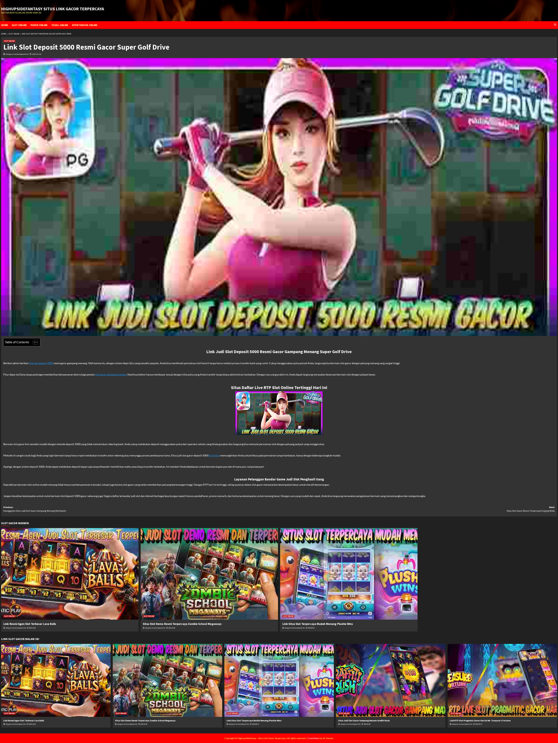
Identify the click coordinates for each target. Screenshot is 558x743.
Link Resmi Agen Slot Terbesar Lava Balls (29, 624)
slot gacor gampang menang (110, 374)
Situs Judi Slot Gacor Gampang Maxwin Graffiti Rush (364, 720)
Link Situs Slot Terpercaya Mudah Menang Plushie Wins (317, 624)
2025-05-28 (367, 724)
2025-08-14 (311, 628)
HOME (4, 25)
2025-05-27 (478, 724)
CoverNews (313, 738)
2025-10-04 (171, 628)
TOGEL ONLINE (59, 25)
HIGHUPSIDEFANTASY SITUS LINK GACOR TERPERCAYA (52, 8)
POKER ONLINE (39, 25)
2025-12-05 (32, 628)
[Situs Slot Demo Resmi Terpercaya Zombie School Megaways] (209, 574)
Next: (531, 509)
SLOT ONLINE (19, 25)
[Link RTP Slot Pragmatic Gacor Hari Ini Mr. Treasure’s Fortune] (502, 680)
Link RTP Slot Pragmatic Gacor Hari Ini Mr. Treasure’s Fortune (480, 720)
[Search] (555, 24)
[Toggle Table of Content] (34, 342)
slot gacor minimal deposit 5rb (17, 54)
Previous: (34, 509)
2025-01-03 (36, 54)
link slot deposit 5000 (41, 363)
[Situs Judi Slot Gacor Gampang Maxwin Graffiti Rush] (390, 680)
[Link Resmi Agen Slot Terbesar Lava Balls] (69, 574)
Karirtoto (214, 455)
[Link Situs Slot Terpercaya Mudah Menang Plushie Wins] (348, 574)
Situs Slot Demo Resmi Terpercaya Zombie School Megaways (182, 624)
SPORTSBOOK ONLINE (85, 25)
